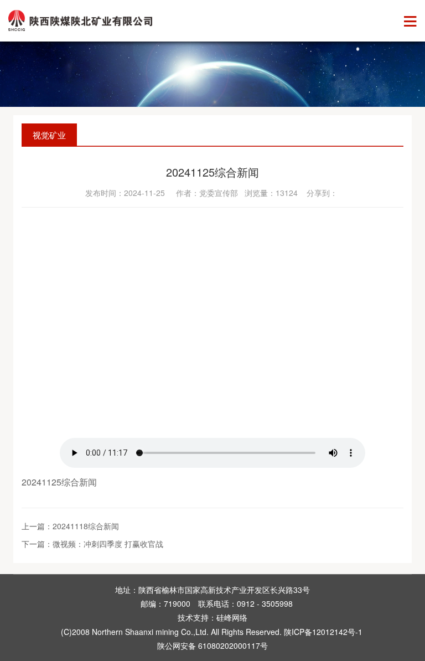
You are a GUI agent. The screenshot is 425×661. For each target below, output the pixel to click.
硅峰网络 (231, 617)
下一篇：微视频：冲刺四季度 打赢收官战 (92, 543)
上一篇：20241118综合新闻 (70, 525)
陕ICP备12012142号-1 (323, 631)
